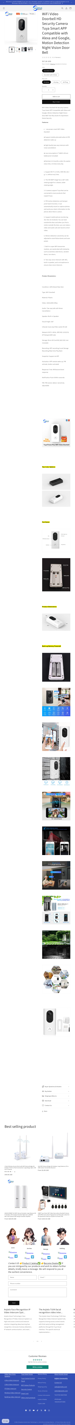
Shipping (52, 64)
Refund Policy (42, 1382)
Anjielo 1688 (41, 1403)
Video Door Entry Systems (10, 1375)
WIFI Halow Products (28, 1385)
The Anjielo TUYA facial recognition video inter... (51, 1311)
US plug (56, 82)
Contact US (58, 1383)
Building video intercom (12, 1397)
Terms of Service (42, 1391)
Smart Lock (25, 1393)
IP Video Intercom (10, 1389)
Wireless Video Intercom (12, 1393)
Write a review (37, 1367)
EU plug (46, 82)
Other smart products (28, 1398)
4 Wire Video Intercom (12, 1380)
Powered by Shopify (65, 1424)
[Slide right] (35, 50)
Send (13, 1303)
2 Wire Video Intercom (12, 1384)
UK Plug (65, 82)
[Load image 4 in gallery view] (30, 49)
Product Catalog (30, 1263)
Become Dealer (51, 1263)
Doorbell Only (48, 71)
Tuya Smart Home (27, 1374)
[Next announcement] (71, 2)
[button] (4, 8)
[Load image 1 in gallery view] (11, 49)
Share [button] (45, 1111)
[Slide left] (7, 50)
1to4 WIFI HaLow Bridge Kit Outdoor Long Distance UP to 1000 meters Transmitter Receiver (53, 1167)
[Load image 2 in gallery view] (18, 49)
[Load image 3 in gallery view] (24, 49)
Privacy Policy (42, 1378)
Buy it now (56, 102)
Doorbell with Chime (50, 75)
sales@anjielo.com (61, 1387)
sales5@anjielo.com (61, 1391)
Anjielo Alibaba (42, 1399)
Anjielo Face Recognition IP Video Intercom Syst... (17, 1311)
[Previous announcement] (4, 2)
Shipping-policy (42, 1387)
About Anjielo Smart (61, 1374)
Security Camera (26, 1389)
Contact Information (44, 1395)
